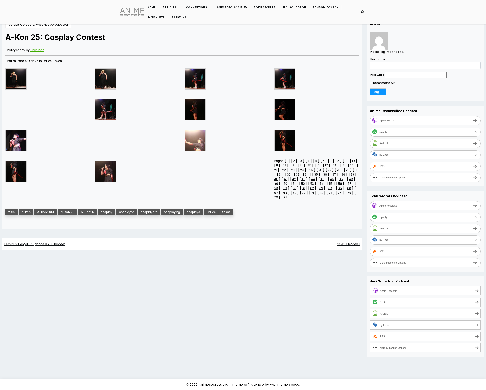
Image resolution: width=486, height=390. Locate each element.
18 (334, 165)
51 (294, 184)
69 (294, 193)
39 (352, 174)
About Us (179, 17)
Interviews (156, 17)
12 (284, 165)
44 (313, 179)
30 (356, 170)
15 (309, 165)
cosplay (106, 212)
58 (276, 188)
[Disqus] (182, 306)
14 (301, 165)
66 (349, 188)
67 (276, 193)
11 (277, 165)
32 (288, 174)
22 (284, 170)
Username (377, 59)
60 (294, 188)
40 (276, 179)
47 (341, 179)
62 (312, 188)
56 (340, 184)
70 (304, 193)
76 (276, 197)
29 (347, 170)
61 (303, 188)
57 (349, 184)
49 (276, 184)
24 (302, 170)
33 (297, 174)
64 (330, 188)
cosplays (193, 212)
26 (320, 170)
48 (351, 179)
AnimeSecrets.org (213, 384)
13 (293, 165)
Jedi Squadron (294, 7)
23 (293, 170)
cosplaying (172, 212)
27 (329, 170)
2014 (11, 212)
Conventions (196, 7)
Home (151, 7)
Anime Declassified (232, 7)
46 (332, 179)
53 (312, 184)
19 (343, 165)
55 (331, 184)
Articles (169, 7)
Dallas (211, 212)
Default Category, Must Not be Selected (38, 24)
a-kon (26, 212)
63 (321, 188)
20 (351, 165)
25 (311, 170)
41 (285, 179)
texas (226, 212)
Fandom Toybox (325, 7)
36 (325, 174)
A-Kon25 (87, 212)
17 (326, 165)
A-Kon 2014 (45, 212)
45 (322, 179)
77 (285, 197)
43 (303, 179)
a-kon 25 (67, 212)
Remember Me (383, 83)
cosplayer (126, 212)
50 (285, 184)
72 (321, 193)
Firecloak (37, 50)
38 (343, 174)
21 (275, 170)
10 (353, 161)
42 (294, 179)
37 (334, 174)
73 (330, 193)
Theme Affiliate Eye (247, 384)
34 (307, 174)
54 (321, 184)
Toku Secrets (264, 7)
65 (340, 188)
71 (312, 193)
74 (340, 193)
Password (377, 75)
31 (280, 174)
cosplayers (149, 212)
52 (303, 184)
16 (318, 165)
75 (349, 193)
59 (285, 188)
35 (316, 174)
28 (338, 170)
